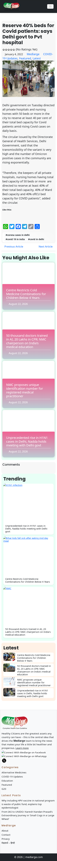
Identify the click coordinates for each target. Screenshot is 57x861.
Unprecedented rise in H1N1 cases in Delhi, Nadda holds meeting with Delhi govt (27, 441)
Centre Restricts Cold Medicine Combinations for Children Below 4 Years (26, 294)
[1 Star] (3, 49)
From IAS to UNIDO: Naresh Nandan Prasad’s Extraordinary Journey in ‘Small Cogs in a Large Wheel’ (28, 815)
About (5, 830)
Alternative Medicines (14, 772)
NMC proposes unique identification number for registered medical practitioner (24, 390)
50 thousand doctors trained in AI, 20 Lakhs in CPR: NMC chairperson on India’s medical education (27, 341)
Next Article (46, 246)
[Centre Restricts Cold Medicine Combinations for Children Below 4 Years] (10, 657)
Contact (6, 834)
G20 (4, 788)
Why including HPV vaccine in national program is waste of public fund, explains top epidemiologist (28, 804)
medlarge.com (34, 857)
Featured (25, 58)
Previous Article (13, 246)
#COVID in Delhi (36, 239)
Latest (37, 58)
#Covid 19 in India (15, 239)
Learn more (22, 748)
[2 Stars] (6, 49)
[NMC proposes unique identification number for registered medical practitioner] (10, 681)
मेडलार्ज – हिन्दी (8, 842)
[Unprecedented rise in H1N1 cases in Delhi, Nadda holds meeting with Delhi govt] (10, 692)
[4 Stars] (11, 49)
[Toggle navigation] (50, 6)
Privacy (6, 838)
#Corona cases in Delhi (18, 235)
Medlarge (33, 54)
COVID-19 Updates (12, 776)
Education (7, 780)
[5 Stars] (14, 49)
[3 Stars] (8, 49)
